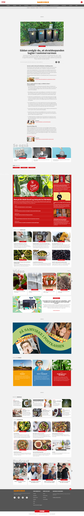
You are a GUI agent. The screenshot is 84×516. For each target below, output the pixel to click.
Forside (34, 493)
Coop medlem (45, 499)
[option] (22, 154)
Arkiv (76, 5)
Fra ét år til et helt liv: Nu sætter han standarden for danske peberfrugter (27, 222)
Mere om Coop (46, 491)
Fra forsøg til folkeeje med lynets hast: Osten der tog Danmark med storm (27, 218)
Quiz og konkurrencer (54, 5)
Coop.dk (44, 497)
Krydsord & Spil (34, 5)
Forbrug (8, 5)
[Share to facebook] (56, 62)
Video (34, 501)
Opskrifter (26, 5)
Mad (20, 5)
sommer (24, 167)
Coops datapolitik (52, 513)
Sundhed (14, 5)
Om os (44, 493)
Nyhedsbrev (64, 5)
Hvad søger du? (37, 491)
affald (42, 46)
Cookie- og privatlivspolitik (43, 513)
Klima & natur (33, 7)
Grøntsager (17, 213)
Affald (37, 7)
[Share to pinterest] (59, 62)
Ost (15, 217)
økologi (16, 209)
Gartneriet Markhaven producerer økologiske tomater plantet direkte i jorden (28, 210)
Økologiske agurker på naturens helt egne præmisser (24, 214)
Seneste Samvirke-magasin (37, 505)
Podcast (34, 499)
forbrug (32, 167)
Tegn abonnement (43, 5)
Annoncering (45, 495)
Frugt (16, 205)
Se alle (69, 270)
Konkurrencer (35, 497)
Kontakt (70, 5)
